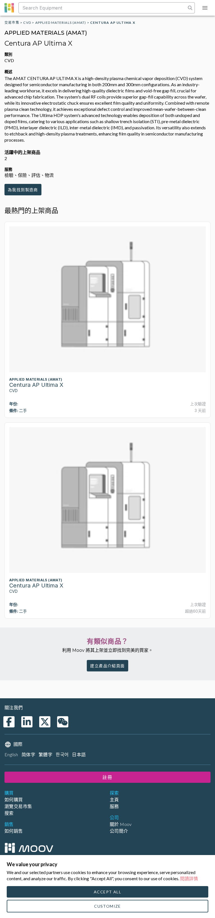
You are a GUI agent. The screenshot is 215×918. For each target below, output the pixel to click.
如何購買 (13, 799)
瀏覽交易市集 (18, 806)
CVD (27, 22)
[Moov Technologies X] (44, 721)
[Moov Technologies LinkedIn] (26, 721)
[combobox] (103, 8)
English (11, 754)
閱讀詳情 (189, 878)
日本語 (79, 754)
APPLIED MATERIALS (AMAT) (60, 22)
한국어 (62, 754)
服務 (114, 806)
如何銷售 (13, 830)
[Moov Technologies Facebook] (9, 721)
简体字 (28, 754)
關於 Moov (121, 824)
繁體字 (45, 754)
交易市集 (11, 22)
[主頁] (28, 847)
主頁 (114, 799)
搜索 (9, 813)
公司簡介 (119, 830)
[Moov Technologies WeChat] (62, 721)
